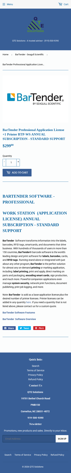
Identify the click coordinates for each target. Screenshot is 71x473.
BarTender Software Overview (19, 319)
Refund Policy (35, 379)
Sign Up (62, 439)
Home (5, 54)
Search (35, 366)
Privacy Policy (35, 375)
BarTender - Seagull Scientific (29, 54)
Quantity (7, 156)
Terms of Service (35, 370)
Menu (10, 4)
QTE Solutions (36, 466)
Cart (65, 4)
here (28, 302)
